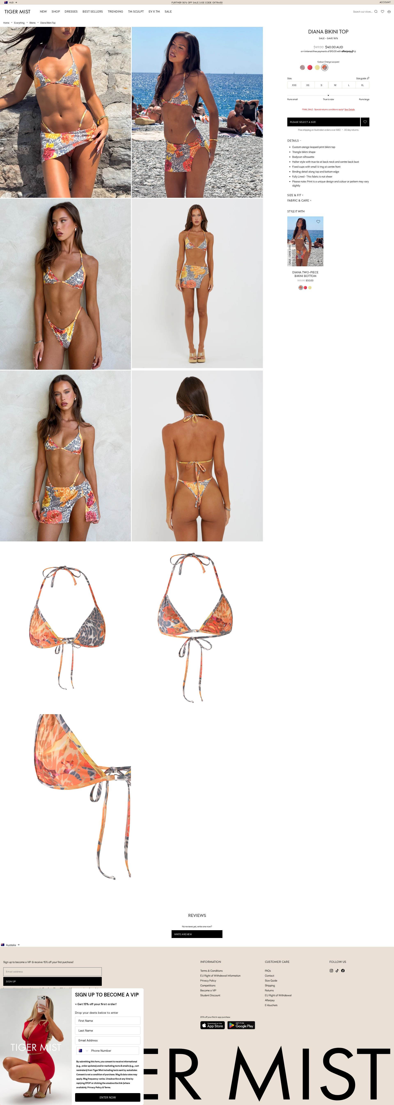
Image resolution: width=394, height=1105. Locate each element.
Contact (269, 975)
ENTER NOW (108, 1097)
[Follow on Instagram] (331, 971)
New (43, 11)
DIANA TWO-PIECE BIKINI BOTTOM (305, 274)
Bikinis (33, 22)
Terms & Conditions (211, 970)
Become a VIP (208, 990)
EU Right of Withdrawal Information (220, 975)
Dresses (71, 11)
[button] (328, 51)
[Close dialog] (137, 994)
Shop (56, 11)
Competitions (207, 985)
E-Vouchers (271, 1005)
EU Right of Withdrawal (278, 995)
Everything (19, 22)
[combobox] (83, 1051)
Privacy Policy (208, 980)
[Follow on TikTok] (337, 971)
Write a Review (188, 935)
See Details (350, 109)
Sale (168, 11)
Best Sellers (92, 11)
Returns (269, 990)
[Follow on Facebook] (343, 971)
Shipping (270, 985)
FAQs (268, 970)
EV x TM (154, 11)
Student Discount (210, 995)
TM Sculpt (136, 11)
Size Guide (271, 980)
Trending (115, 11)
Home (6, 22)
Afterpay (270, 1000)
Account (385, 2)
